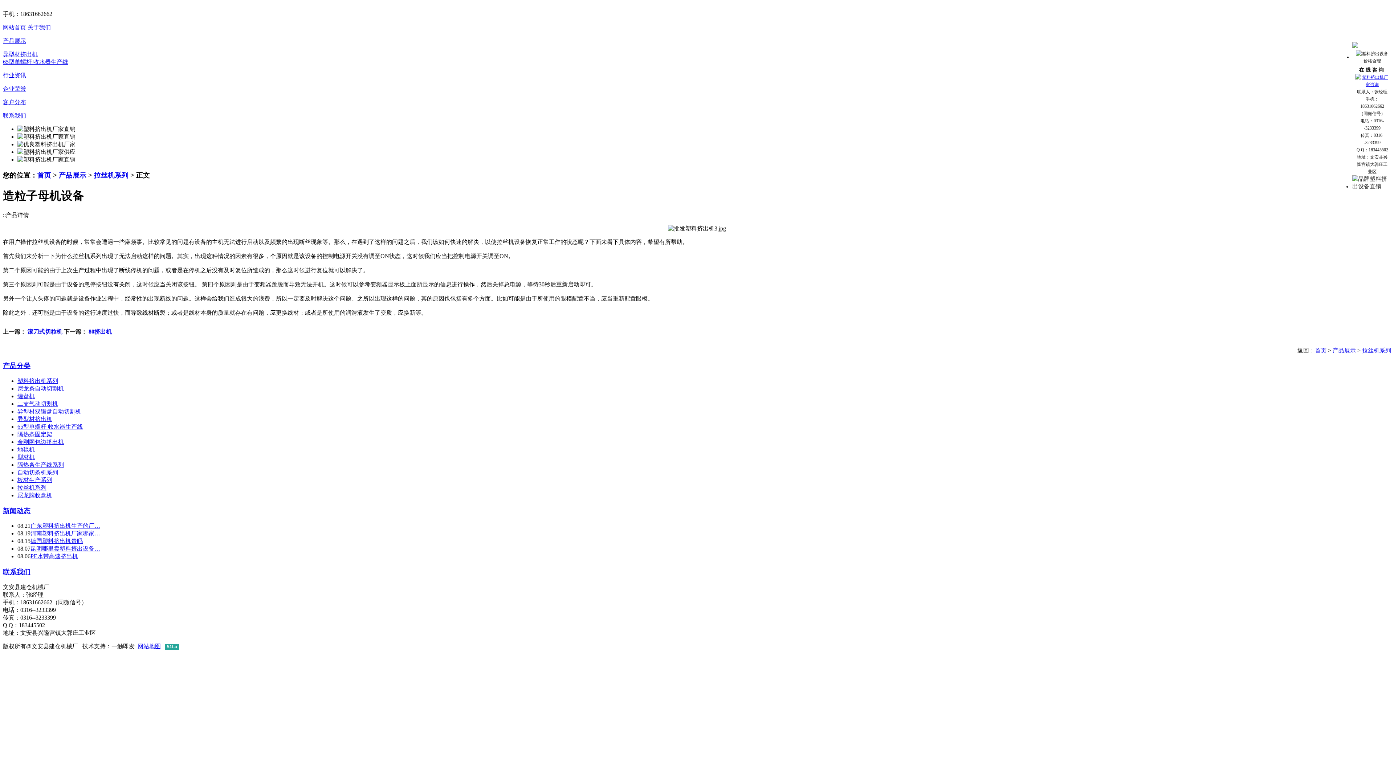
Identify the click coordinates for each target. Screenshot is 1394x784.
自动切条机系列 (37, 472)
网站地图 (149, 646)
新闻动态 (16, 511)
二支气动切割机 (37, 404)
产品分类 (16, 365)
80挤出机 (100, 331)
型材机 (26, 457)
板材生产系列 (34, 480)
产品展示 (14, 41)
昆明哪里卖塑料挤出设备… (65, 549)
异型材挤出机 (20, 54)
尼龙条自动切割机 (40, 388)
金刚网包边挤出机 (40, 442)
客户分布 (14, 102)
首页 (44, 175)
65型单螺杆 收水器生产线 (35, 62)
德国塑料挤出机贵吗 (56, 541)
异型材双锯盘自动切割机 (49, 411)
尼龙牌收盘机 (34, 495)
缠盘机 (26, 396)
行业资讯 (14, 75)
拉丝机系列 (111, 175)
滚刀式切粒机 (45, 331)
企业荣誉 (14, 89)
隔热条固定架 (34, 434)
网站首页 (14, 27)
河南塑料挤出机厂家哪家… (65, 533)
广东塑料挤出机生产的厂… (65, 526)
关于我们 (39, 27)
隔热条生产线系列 (40, 465)
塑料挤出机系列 (37, 381)
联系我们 (14, 116)
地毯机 (26, 449)
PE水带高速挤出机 (54, 556)
